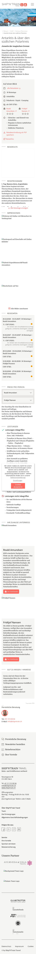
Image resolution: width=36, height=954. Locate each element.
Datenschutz (6, 946)
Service (4, 837)
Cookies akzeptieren (18, 485)
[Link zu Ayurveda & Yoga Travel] (18, 863)
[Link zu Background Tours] (18, 873)
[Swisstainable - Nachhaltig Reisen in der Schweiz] (18, 931)
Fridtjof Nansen (25, 110)
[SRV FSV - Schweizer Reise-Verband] (18, 915)
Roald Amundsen (10, 110)
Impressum (19, 946)
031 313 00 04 (10, 719)
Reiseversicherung (9, 847)
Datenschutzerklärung (17, 477)
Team (4, 811)
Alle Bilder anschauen (19, 309)
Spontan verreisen (9, 844)
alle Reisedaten (13, 88)
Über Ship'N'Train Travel (11, 808)
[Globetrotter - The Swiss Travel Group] (18, 901)
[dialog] (18, 477)
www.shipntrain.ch (9, 788)
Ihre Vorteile (6, 841)
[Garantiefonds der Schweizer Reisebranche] (18, 909)
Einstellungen (17, 480)
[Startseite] (16, 4)
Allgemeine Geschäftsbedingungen (15, 817)
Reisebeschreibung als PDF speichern (16, 133)
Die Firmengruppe (8, 814)
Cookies (31, 946)
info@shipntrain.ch (15, 721)
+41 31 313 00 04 (10, 783)
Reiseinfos (10, 139)
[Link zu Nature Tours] (18, 883)
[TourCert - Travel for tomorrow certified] (18, 923)
